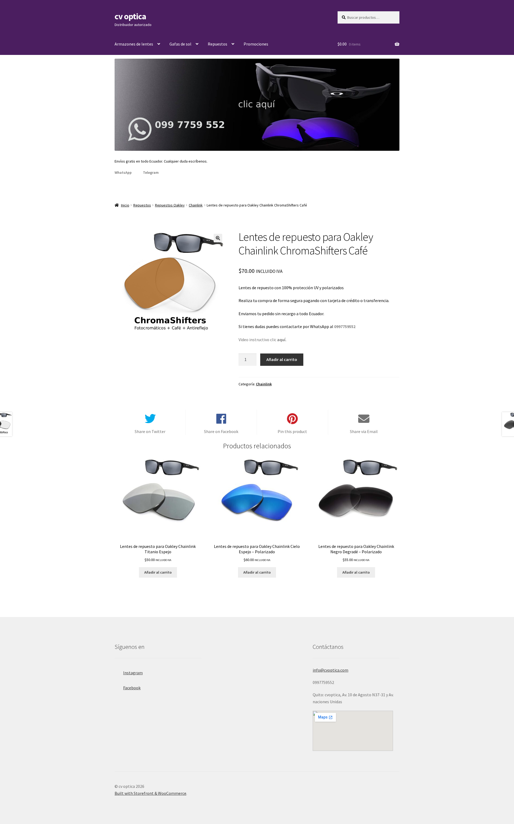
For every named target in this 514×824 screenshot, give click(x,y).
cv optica (130, 16)
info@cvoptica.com (330, 670)
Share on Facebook (221, 431)
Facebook (132, 687)
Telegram (151, 172)
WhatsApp (123, 172)
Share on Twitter (150, 431)
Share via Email (364, 431)
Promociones (256, 44)
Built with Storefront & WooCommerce (150, 793)
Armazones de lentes (134, 44)
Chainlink (196, 205)
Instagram (133, 672)
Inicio (125, 205)
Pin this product (292, 431)
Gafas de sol (180, 44)
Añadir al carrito (281, 359)
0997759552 (345, 326)
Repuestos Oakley (170, 205)
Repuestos (217, 44)
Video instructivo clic (262, 339)
